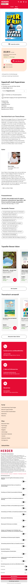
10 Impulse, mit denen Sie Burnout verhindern (12, 231)
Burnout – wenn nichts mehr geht (10, 226)
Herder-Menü (26, 1)
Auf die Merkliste (9, 64)
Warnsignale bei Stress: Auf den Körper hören (12, 217)
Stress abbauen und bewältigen (9, 234)
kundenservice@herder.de (9, 372)
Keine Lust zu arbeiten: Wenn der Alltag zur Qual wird (14, 237)
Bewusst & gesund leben (7, 409)
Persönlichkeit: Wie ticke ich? (9, 220)
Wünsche (3, 415)
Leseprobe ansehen (15, 44)
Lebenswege (4, 432)
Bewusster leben (5, 423)
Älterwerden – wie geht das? (9, 270)
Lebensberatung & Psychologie (8, 407)
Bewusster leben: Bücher (14, 336)
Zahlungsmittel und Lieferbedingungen (9, 74)
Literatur (3, 436)
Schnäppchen (4, 440)
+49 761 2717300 (7, 353)
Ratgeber (3, 429)
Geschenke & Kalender (6, 434)
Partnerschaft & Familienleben (8, 411)
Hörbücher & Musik (5, 438)
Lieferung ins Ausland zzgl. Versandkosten (10, 76)
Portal (11, 6)
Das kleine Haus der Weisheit (10, 318)
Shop (16, 6)
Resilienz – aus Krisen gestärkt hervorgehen (12, 223)
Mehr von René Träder (8, 188)
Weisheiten (4, 413)
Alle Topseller (14, 288)
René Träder (6, 88)
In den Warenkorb (19, 61)
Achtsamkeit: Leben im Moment (9, 214)
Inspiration (3, 427)
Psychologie (4, 425)
